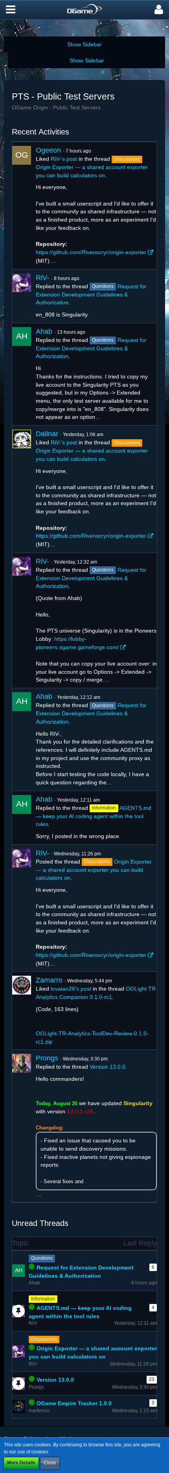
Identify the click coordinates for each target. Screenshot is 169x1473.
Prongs (47, 1058)
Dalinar (47, 434)
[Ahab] (21, 374)
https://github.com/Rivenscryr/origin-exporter (91, 252)
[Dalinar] (21, 489)
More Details (21, 1463)
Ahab (44, 331)
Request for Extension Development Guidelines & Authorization (91, 294)
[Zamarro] (21, 1011)
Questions (42, 1258)
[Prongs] (21, 1126)
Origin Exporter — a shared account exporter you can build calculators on (94, 869)
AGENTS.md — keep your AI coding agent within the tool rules (93, 816)
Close (50, 1463)
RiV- (42, 278)
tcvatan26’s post (71, 989)
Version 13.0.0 (107, 1067)
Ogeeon (48, 150)
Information (43, 1299)
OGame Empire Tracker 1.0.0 (74, 1403)
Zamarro (49, 980)
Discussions (44, 1339)
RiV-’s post (64, 159)
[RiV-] (21, 296)
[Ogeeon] (21, 205)
